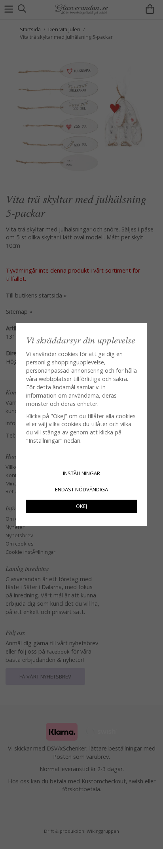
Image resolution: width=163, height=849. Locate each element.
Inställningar (81, 473)
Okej (81, 506)
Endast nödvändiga (81, 489)
